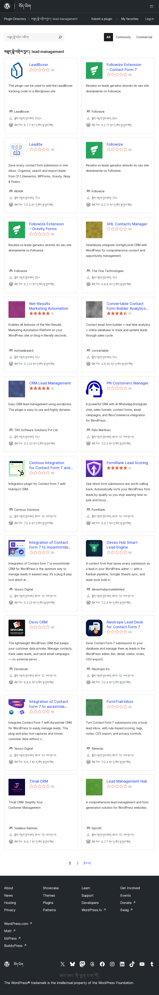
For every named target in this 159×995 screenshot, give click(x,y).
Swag (126, 910)
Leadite (35, 144)
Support (88, 895)
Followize (115, 144)
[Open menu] (152, 6)
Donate (128, 903)
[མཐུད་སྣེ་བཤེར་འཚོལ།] (60, 37)
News (8, 895)
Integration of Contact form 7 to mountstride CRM (48, 545)
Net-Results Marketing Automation (48, 306)
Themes (49, 895)
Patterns (49, 910)
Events (125, 895)
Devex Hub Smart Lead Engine (122, 544)
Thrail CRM (38, 781)
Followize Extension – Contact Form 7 (124, 67)
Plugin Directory (15, 19)
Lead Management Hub (127, 781)
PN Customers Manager (128, 383)
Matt (10, 931)
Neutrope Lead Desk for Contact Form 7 (125, 624)
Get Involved (130, 888)
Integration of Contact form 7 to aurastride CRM (48, 704)
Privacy (10, 910)
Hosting (10, 903)
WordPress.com (18, 924)
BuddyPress (15, 946)
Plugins (48, 903)
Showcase (51, 888)
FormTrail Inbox (120, 701)
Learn (86, 888)
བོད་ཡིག (18, 964)
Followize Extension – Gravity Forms (46, 226)
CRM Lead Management (50, 383)
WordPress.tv (94, 910)
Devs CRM (38, 622)
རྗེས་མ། (87, 863)
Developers (90, 903)
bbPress (12, 938)
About (8, 888)
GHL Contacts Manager (127, 224)
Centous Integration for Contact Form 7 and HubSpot (49, 465)
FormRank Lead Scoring (127, 463)
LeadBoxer (38, 64)
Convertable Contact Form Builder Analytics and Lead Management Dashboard (127, 306)
